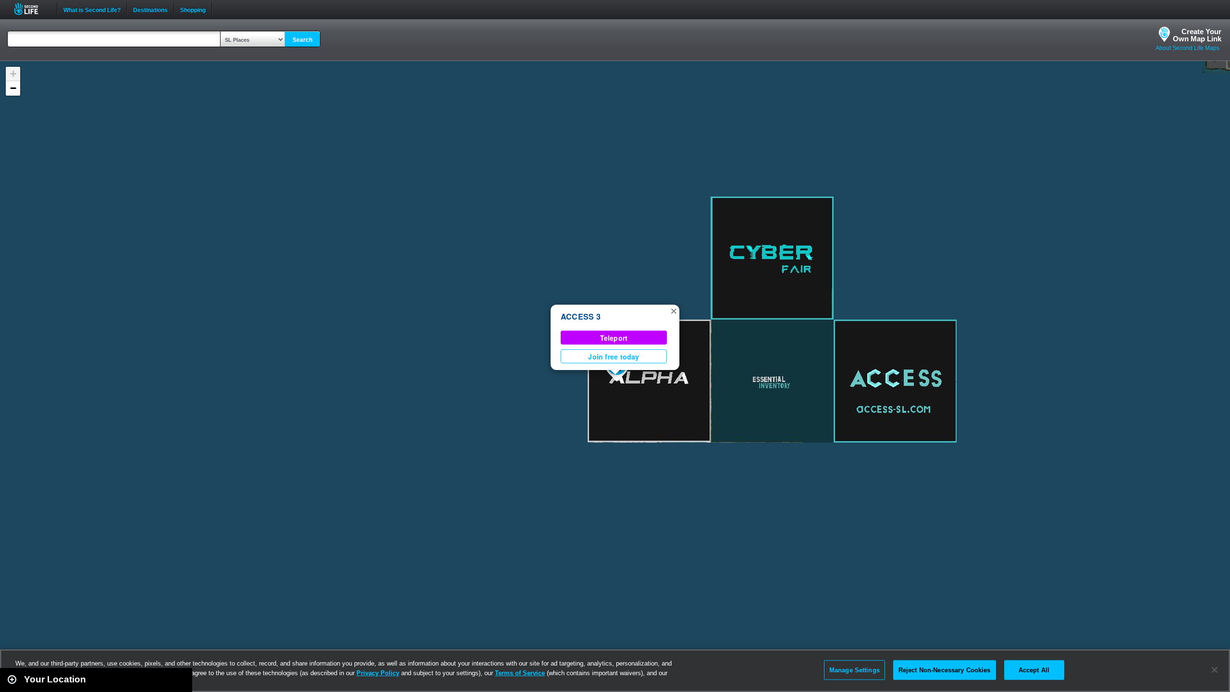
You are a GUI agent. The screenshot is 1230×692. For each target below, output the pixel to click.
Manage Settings (854, 669)
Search (302, 40)
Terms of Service (520, 673)
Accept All (1034, 669)
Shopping (193, 9)
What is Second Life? (92, 9)
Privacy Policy (378, 673)
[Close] (1214, 669)
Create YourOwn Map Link (1197, 35)
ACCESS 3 (581, 316)
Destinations (150, 9)
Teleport (614, 338)
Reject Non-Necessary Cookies (944, 669)
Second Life (31, 8)
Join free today (613, 356)
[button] (673, 310)
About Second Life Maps (1187, 48)
